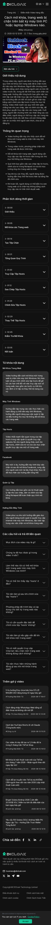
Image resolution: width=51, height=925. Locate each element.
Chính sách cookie (10, 898)
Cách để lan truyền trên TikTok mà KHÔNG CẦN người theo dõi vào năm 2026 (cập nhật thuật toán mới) (25, 782)
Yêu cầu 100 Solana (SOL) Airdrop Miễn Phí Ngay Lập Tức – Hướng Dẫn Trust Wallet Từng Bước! (24, 822)
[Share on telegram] (13, 876)
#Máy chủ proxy (25, 30)
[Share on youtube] (18, 876)
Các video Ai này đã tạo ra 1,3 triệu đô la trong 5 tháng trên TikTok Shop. (23, 743)
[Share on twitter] (4, 876)
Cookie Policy (33, 917)
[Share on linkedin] (8, 876)
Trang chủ (11, 12)
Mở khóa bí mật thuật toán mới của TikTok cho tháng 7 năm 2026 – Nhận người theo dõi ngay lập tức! (25, 762)
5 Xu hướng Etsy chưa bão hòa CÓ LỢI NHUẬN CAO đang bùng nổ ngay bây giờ (23, 691)
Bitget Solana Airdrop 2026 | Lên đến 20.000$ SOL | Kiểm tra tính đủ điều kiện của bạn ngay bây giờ (25, 802)
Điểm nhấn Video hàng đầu (32, 12)
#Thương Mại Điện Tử (14, 697)
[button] (40, 4)
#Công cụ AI (11, 731)
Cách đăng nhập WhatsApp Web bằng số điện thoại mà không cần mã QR (24, 708)
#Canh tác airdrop (13, 809)
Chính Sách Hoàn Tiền (36, 898)
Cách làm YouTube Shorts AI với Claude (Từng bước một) (23, 726)
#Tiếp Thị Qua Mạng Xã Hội (17, 714)
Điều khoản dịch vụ (11, 893)
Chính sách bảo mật (35, 893)
